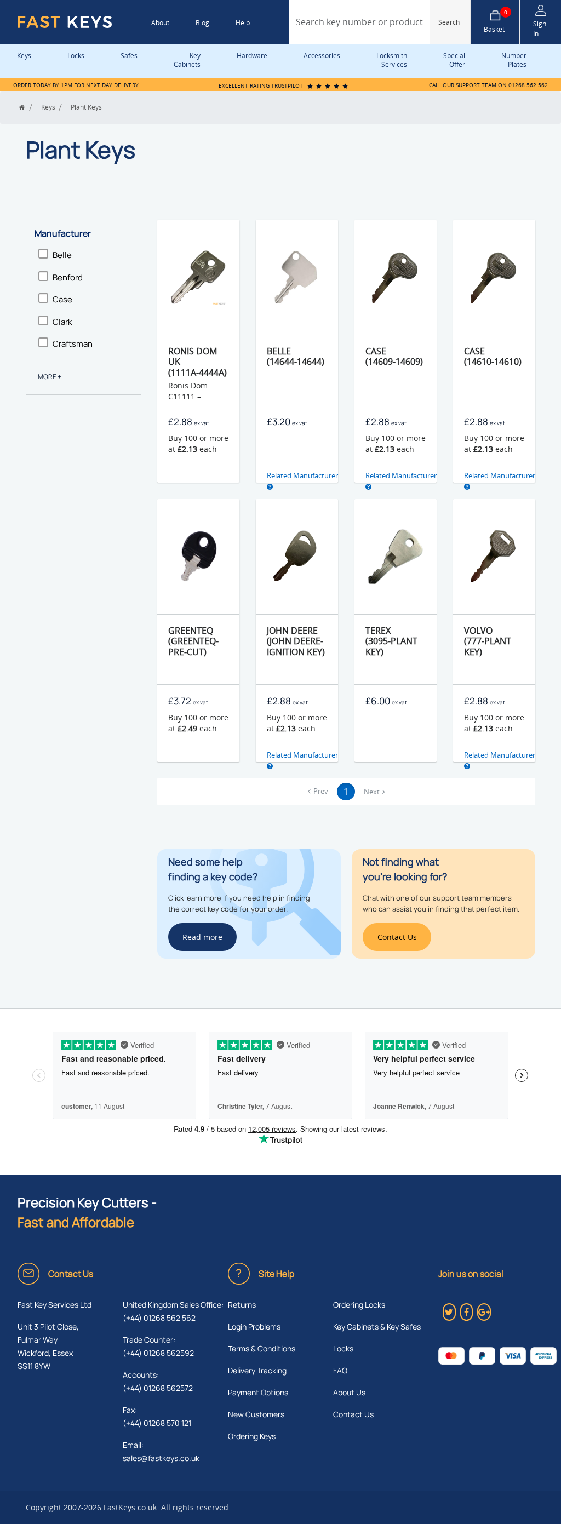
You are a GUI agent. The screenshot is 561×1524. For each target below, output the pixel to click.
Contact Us (353, 1414)
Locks (75, 55)
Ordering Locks (359, 1304)
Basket (495, 21)
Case (62, 299)
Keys (24, 55)
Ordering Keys (252, 1436)
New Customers (256, 1414)
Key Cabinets (187, 60)
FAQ (340, 1370)
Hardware (252, 55)
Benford (68, 277)
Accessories (322, 55)
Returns (242, 1304)
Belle (62, 255)
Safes (129, 55)
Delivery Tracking (257, 1370)
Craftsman (73, 344)
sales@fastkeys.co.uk (161, 1458)
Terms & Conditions (261, 1348)
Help (243, 22)
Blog (202, 22)
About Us (349, 1392)
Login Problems (254, 1326)
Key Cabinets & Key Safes (377, 1326)
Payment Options (258, 1392)
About (160, 22)
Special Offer (454, 60)
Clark (62, 322)
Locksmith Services (391, 60)
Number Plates (513, 60)
